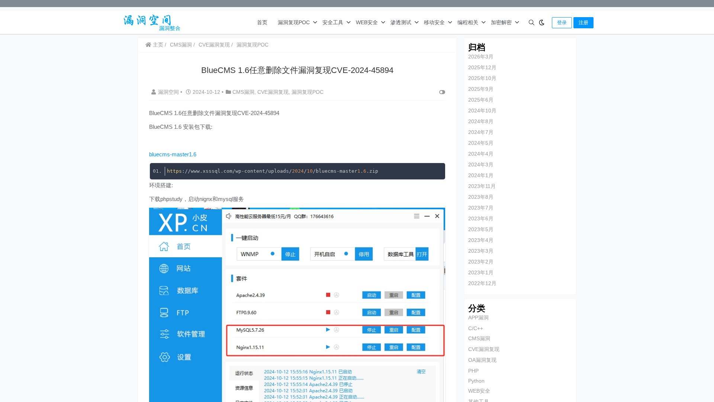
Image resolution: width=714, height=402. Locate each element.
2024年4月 (480, 154)
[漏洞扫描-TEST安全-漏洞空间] (150, 22)
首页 (262, 22)
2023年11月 (482, 186)
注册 (583, 22)
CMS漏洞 (181, 45)
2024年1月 (480, 175)
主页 (157, 45)
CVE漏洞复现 (214, 45)
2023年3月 (480, 251)
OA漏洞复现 (482, 360)
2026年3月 (480, 57)
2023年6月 (480, 218)
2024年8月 (480, 121)
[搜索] (532, 22)
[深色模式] (542, 22)
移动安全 (434, 22)
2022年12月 (482, 283)
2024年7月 (480, 132)
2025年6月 (480, 100)
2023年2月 (480, 262)
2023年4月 (480, 240)
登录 (562, 22)
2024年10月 (482, 111)
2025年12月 (482, 67)
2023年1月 (480, 272)
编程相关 (467, 22)
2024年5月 (480, 143)
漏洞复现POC (294, 22)
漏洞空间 (169, 92)
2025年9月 (480, 89)
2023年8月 (480, 197)
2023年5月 (480, 229)
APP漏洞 (478, 317)
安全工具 (332, 22)
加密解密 (501, 22)
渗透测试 (400, 22)
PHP (473, 371)
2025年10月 (482, 78)
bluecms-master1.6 (172, 154)
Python (476, 381)
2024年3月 (480, 165)
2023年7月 (480, 208)
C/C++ (475, 328)
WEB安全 (367, 22)
